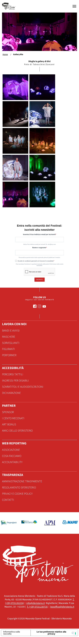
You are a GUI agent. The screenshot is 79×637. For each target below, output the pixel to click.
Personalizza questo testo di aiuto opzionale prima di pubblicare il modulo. (39, 257)
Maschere (8, 337)
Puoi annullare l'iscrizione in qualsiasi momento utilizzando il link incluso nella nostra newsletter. (39, 264)
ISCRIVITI (39, 279)
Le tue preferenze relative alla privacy (51, 633)
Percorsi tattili (12, 374)
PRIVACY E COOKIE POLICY (17, 494)
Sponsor (8, 412)
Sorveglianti (10, 343)
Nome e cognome (39, 247)
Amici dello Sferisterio (17, 431)
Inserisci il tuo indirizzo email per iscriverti (39, 234)
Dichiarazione (11, 393)
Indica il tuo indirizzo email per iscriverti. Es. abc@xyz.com (39, 244)
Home (5, 54)
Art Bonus (9, 424)
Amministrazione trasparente (22, 481)
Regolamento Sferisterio (19, 487)
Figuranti (8, 349)
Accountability (12, 462)
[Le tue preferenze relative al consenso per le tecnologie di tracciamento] (75, 633)
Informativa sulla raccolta (11, 633)
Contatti (8, 500)
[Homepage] (9, 6)
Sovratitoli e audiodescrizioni (22, 387)
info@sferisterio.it (35, 603)
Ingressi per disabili (15, 381)
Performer (9, 355)
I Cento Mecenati (13, 418)
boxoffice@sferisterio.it (62, 607)
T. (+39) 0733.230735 (37, 607)
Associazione (11, 450)
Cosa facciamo (11, 456)
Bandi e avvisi (11, 331)
